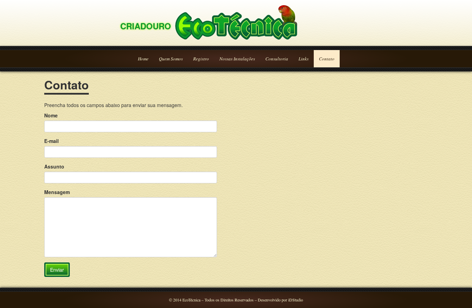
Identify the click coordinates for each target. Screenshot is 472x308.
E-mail (51, 140)
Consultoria (276, 59)
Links (304, 59)
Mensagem (57, 192)
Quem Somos (171, 59)
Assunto (54, 166)
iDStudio (295, 299)
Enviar (57, 269)
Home (143, 59)
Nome (51, 115)
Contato (326, 59)
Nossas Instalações (237, 59)
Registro (201, 59)
